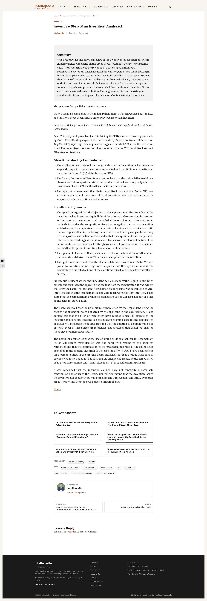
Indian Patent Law (89, 468)
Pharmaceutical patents (82, 473)
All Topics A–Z (96, 585)
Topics (151, 7)
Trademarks (81, 7)
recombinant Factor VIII (105, 473)
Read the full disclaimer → (44, 584)
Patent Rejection (61, 473)
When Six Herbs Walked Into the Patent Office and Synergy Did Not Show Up (76, 450)
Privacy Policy (145, 595)
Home (56, 16)
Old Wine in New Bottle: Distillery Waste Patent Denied (77, 423)
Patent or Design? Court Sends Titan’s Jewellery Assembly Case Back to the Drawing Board (127, 437)
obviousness (130, 468)
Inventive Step (106, 468)
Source (57, 389)
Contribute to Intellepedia (138, 566)
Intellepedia (44, 6)
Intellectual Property (76, 462)
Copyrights (100, 7)
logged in (71, 531)
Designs (117, 7)
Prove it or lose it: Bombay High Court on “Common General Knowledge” (77, 435)
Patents (63, 7)
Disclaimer (135, 595)
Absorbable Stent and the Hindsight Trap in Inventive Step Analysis (128, 450)
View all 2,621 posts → (76, 493)
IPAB (118, 468)
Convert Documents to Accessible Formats (146, 570)
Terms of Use (157, 595)
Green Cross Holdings (69, 468)
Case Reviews (134, 7)
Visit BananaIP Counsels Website (141, 574)
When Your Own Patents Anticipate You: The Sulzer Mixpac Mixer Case (128, 423)
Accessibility (167, 595)
